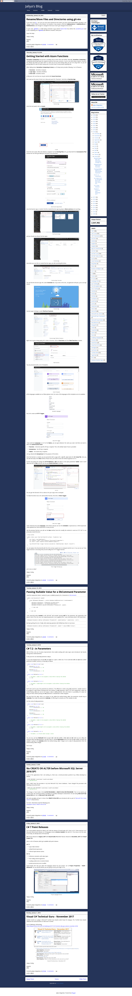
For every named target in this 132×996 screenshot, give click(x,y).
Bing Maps (94, 263)
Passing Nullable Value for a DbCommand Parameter (56, 591)
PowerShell (94, 330)
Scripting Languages (96, 337)
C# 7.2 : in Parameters (38, 648)
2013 (94, 205)
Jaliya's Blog (33, 6)
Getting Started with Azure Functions (47, 56)
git (36, 22)
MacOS (93, 308)
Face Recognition (95, 286)
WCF (92, 357)
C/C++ (92, 271)
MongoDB (94, 325)
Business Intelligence (96, 268)
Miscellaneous (94, 322)
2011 (94, 209)
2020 (94, 127)
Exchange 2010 (95, 281)
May (95, 148)
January (96, 156)
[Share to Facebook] (31, 46)
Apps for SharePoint (96, 248)
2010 (94, 211)
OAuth (92, 327)
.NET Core (93, 233)
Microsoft (93, 311)
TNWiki (42, 10)
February (96, 154)
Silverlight (93, 347)
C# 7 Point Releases (37, 827)
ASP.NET (93, 251)
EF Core (93, 278)
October (96, 138)
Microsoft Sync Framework (98, 316)
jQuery (93, 303)
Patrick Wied (63, 29)
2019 (94, 129)
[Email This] (27, 46)
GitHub (93, 293)
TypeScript (94, 355)
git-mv (36, 29)
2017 (94, 197)
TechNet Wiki (94, 352)
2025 (94, 117)
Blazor (93, 266)
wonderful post (80, 29)
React (92, 335)
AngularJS (93, 246)
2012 (94, 207)
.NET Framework (95, 236)
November (97, 135)
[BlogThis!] (28, 46)
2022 (94, 123)
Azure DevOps (94, 261)
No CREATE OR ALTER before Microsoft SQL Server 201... (98, 181)
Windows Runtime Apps (97, 360)
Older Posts (82, 979)
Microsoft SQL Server (96, 313)
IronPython (94, 298)
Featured (50, 10)
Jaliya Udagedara (97, 105)
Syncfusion (94, 350)
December (97, 133)
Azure (92, 258)
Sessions (35, 10)
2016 (94, 199)
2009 (94, 214)
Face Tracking (94, 288)
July (95, 144)
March (96, 152)
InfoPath (93, 296)
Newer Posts (30, 979)
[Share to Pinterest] (33, 46)
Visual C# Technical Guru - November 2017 (50, 916)
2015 (94, 201)
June (95, 146)
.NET (92, 231)
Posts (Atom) (60, 983)
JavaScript (93, 301)
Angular (93, 243)
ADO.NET (93, 238)
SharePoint (94, 342)
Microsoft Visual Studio (97, 320)
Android (93, 241)
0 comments (50, 44)
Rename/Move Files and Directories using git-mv (53, 19)
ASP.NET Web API (95, 256)
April (95, 150)
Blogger (74, 993)
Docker (93, 276)
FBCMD (93, 291)
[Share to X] (30, 46)
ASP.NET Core (94, 253)
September (97, 140)
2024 (94, 119)
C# (92, 273)
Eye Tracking (94, 283)
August (96, 142)
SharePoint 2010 (95, 345)
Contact (57, 10)
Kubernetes (94, 306)
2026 (94, 115)
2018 (94, 131)
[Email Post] (56, 44)
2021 (94, 125)
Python (93, 332)
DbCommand (72, 595)
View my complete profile (97, 107)
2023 (94, 121)
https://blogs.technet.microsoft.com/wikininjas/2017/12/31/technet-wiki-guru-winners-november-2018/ (52, 926)
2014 (94, 203)
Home (28, 10)
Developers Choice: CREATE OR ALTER (36, 804)
